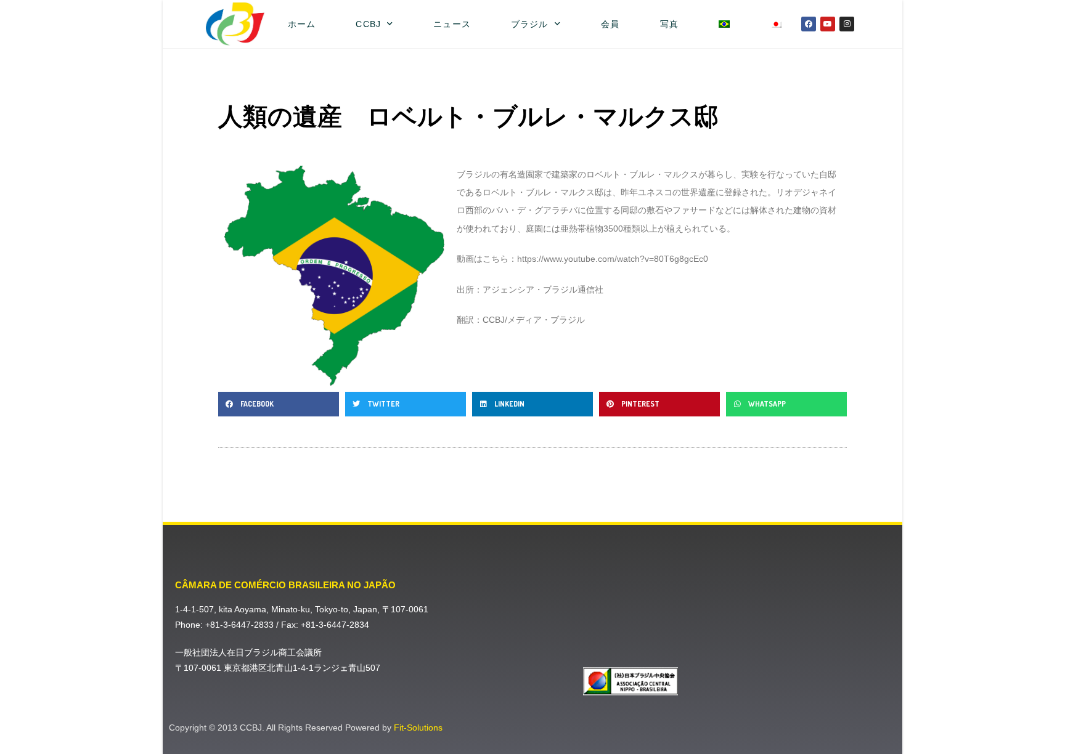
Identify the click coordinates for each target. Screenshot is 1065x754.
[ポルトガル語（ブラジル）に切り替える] (724, 24)
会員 (610, 24)
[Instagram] (846, 24)
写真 (669, 24)
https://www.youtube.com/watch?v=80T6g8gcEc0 (612, 259)
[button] (278, 404)
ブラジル (529, 24)
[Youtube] (827, 24)
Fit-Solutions (418, 727)
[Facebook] (808, 24)
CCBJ (368, 24)
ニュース (451, 24)
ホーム (302, 24)
